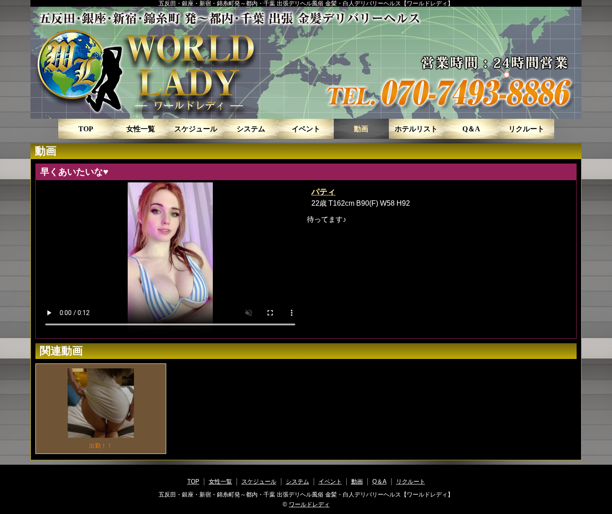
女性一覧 (140, 129)
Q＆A (471, 129)
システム (251, 129)
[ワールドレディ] (306, 63)
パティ (323, 191)
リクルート (526, 129)
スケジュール (195, 129)
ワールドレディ (309, 504)
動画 (361, 129)
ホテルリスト (416, 129)
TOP (85, 129)
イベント (306, 129)
